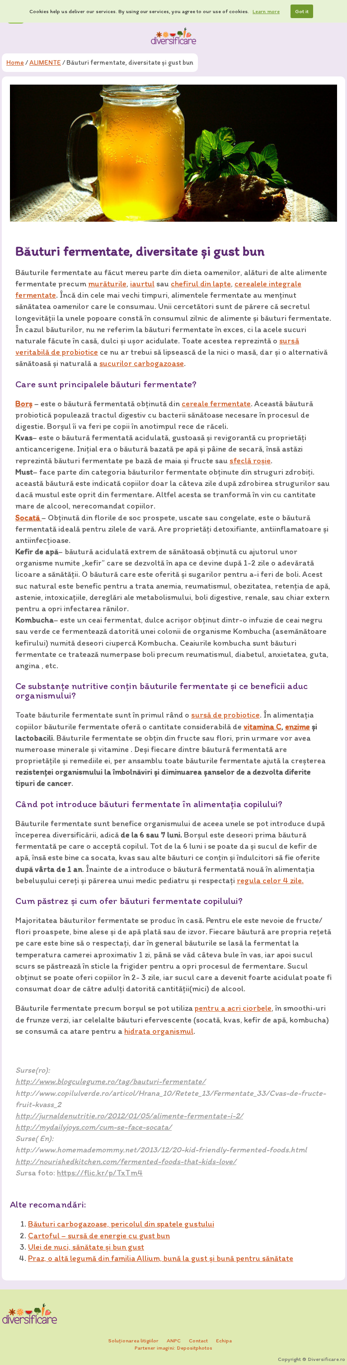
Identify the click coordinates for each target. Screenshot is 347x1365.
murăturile (107, 284)
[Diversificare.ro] (173, 35)
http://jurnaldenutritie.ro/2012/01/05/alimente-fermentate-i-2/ (129, 1116)
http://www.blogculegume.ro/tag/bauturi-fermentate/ (110, 1081)
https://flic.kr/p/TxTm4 (100, 1173)
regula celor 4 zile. (270, 880)
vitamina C (262, 727)
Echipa (224, 1340)
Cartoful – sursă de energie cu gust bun (99, 1236)
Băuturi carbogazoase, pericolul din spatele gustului (121, 1224)
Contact (198, 1340)
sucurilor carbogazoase (141, 363)
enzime (297, 727)
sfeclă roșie (250, 461)
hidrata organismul (158, 1031)
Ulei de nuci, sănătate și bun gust (86, 1247)
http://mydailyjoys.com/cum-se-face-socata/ (93, 1127)
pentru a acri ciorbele (233, 1008)
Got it (302, 11)
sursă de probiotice (225, 715)
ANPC (174, 1340)
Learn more (266, 11)
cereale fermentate (216, 404)
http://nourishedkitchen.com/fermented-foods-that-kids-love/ (125, 1161)
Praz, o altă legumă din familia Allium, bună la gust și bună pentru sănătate (160, 1258)
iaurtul (142, 284)
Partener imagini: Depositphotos (173, 1348)
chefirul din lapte (201, 284)
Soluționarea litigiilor (133, 1340)
